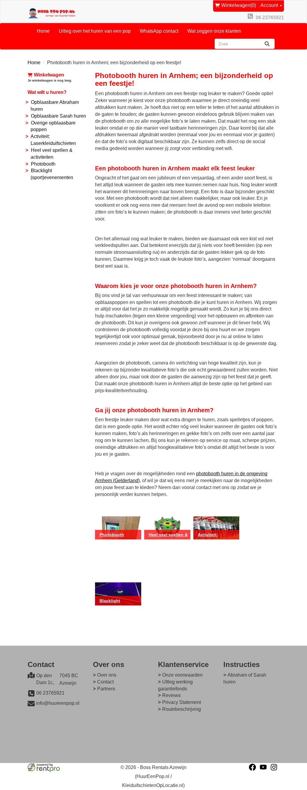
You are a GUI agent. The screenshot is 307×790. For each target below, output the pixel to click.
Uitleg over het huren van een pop (95, 31)
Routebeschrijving (181, 709)
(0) (238, 5)
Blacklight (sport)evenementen (120, 605)
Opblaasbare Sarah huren (58, 116)
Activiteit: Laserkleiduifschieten (219, 539)
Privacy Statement (181, 702)
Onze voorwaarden (182, 674)
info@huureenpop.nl (57, 703)
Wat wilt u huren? (47, 92)
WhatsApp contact (159, 31)
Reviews (171, 695)
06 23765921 (50, 692)
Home (43, 31)
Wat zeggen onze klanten (214, 31)
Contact (105, 681)
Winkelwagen (49, 74)
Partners (106, 688)
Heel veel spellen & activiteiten (168, 539)
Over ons (106, 674)
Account (270, 5)
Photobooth (43, 164)
